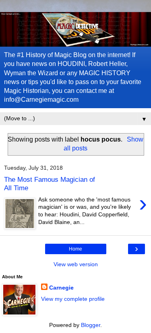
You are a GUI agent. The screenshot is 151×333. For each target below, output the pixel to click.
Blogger (90, 325)
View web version (76, 264)
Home (75, 249)
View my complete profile (73, 299)
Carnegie (61, 287)
